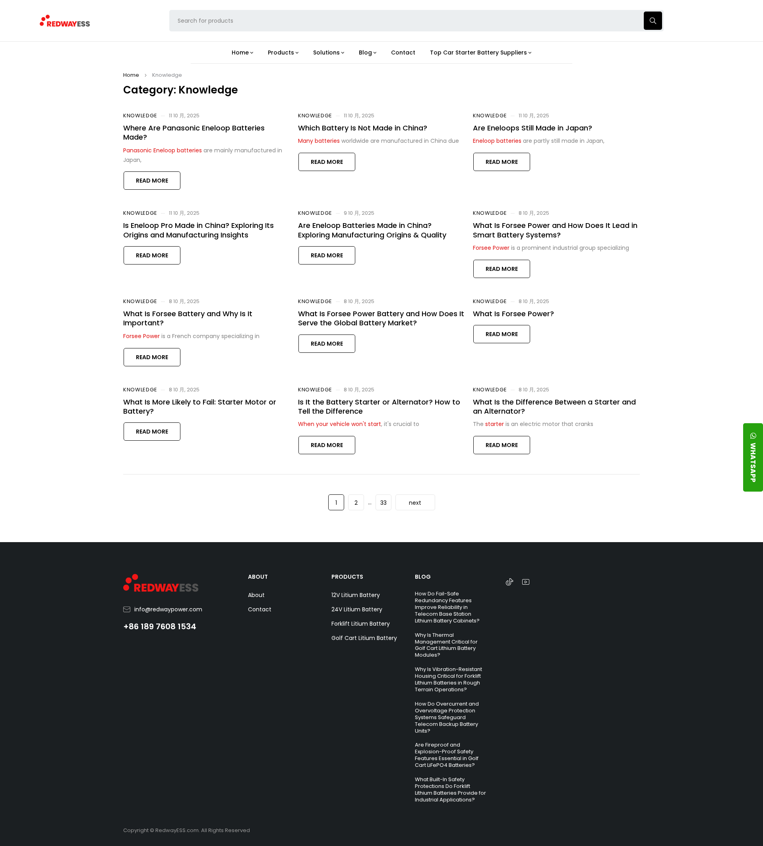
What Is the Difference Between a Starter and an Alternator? (554, 406)
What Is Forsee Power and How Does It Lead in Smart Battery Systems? (555, 229)
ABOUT (258, 577)
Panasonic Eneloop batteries (162, 150)
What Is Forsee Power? (513, 314)
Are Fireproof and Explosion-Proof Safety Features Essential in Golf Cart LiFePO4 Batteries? (446, 755)
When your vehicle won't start (339, 424)
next (415, 503)
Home (131, 75)
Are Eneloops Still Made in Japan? (532, 128)
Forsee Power (491, 248)
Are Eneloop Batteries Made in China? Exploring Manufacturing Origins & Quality (372, 229)
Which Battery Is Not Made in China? (362, 128)
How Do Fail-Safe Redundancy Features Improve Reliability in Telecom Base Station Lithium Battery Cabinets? (447, 607)
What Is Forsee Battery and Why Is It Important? (187, 318)
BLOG (423, 577)
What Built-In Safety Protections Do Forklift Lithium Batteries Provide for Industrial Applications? (450, 789)
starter (494, 424)
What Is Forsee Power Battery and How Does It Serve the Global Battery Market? (381, 318)
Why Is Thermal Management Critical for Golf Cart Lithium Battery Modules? (446, 645)
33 (383, 503)
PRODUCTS (347, 577)
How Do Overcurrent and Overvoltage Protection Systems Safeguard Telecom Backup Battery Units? (447, 717)
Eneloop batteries (497, 141)
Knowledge (140, 115)
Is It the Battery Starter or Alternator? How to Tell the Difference (379, 406)
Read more (152, 181)
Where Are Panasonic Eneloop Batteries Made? (194, 132)
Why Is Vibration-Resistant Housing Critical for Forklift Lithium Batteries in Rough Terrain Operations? (448, 679)
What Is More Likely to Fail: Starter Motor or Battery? (199, 406)
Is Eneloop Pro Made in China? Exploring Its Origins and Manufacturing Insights (198, 229)
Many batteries (319, 141)
